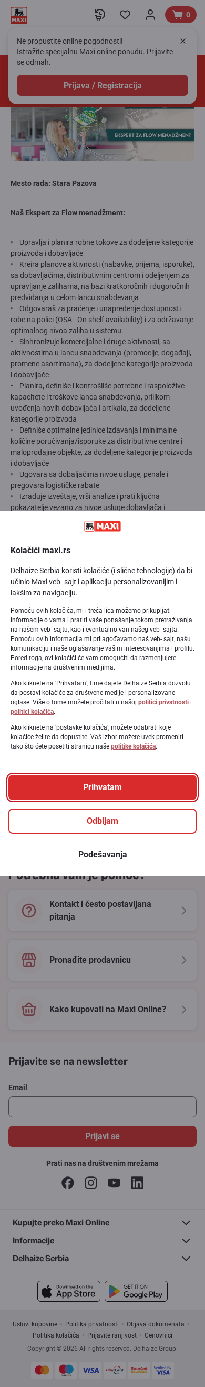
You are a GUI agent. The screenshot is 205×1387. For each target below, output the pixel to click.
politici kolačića (32, 711)
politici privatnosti (163, 702)
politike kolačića (133, 746)
